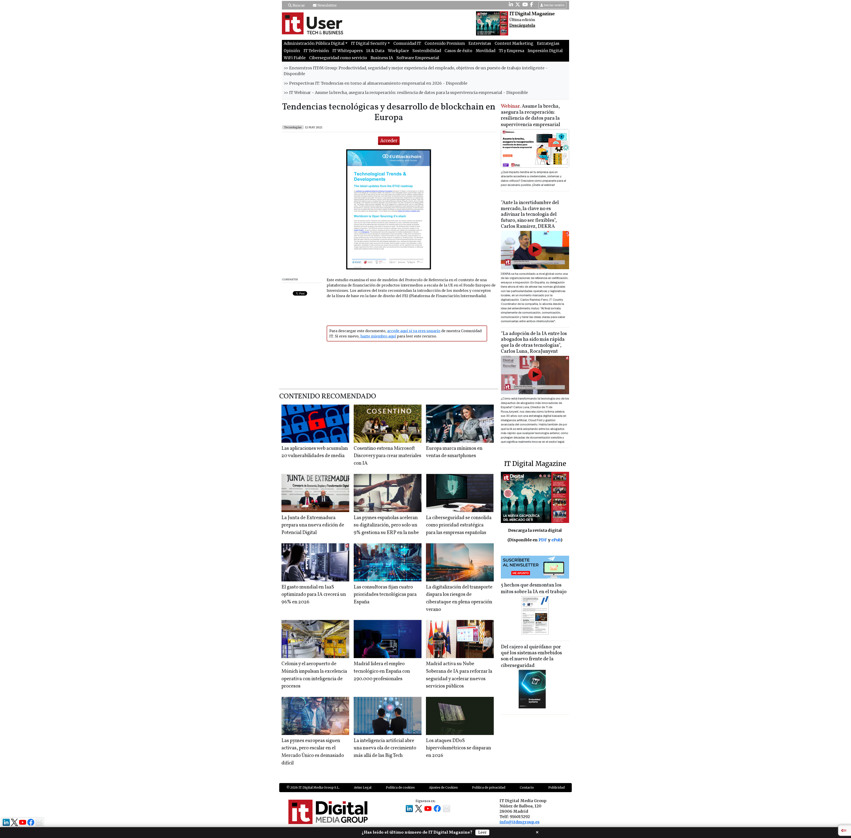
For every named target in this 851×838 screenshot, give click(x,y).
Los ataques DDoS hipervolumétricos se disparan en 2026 (458, 748)
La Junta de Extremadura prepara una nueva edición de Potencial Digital (312, 525)
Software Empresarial (417, 57)
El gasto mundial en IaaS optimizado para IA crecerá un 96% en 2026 (313, 595)
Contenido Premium (445, 43)
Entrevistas (479, 43)
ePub (555, 539)
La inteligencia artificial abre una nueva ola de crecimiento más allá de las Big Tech (385, 748)
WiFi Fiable (295, 57)
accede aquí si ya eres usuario (413, 331)
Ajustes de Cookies (443, 787)
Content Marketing (514, 43)
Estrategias (548, 43)
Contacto (527, 787)
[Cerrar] (537, 832)
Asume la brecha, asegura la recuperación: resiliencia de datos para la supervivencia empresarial (530, 116)
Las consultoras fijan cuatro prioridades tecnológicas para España (385, 595)
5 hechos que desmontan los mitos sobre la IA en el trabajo (533, 588)
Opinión (292, 50)
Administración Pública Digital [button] (314, 43)
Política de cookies (400, 787)
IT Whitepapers (347, 50)
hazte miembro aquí (378, 336)
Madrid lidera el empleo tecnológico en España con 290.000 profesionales (382, 671)
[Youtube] (525, 4)
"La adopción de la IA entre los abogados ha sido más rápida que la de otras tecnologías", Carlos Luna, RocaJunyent (534, 342)
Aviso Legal (362, 787)
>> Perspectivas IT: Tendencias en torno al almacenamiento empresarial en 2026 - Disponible (375, 83)
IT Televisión (316, 50)
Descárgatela (522, 25)
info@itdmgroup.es (519, 822)
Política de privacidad (488, 787)
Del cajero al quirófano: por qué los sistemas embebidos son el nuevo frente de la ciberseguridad (531, 656)
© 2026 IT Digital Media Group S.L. (313, 787)
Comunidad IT (407, 43)
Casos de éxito (458, 50)
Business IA (382, 57)
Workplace (398, 50)
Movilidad (485, 50)
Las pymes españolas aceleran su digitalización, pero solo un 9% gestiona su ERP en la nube (386, 525)
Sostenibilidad (426, 50)
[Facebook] (531, 4)
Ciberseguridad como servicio (338, 57)
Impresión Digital (545, 50)
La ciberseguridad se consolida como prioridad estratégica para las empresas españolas (459, 525)
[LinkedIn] (511, 4)
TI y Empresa (511, 50)
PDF (543, 539)
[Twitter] (517, 4)
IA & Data (375, 50)
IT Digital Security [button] (368, 43)
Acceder (388, 140)
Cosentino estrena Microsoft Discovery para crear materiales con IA (387, 456)
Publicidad (556, 787)
